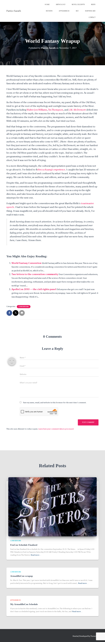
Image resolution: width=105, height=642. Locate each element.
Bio (77, 11)
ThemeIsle (94, 636)
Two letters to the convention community (35, 274)
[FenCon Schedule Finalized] (52, 507)
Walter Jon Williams (37, 109)
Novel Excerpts (78, 4)
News (93, 4)
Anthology (60, 4)
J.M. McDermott (77, 109)
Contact (92, 17)
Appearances (64, 11)
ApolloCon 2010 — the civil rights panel (34, 289)
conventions (24, 306)
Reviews (49, 11)
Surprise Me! (90, 11)
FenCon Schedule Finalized (23, 545)
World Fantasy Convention (26, 263)
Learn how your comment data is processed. (56, 429)
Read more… (36, 555)
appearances (15, 600)
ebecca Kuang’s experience (51, 169)
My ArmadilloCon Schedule (24, 604)
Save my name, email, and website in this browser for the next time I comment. (54, 403)
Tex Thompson (55, 109)
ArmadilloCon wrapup (21, 576)
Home (47, 4)
